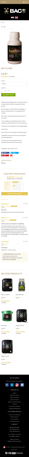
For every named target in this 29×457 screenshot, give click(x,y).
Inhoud (3, 80)
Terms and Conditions (14, 414)
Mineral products (14, 397)
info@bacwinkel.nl (15, 436)
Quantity (3, 87)
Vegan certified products (14, 402)
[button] (5, 76)
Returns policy (14, 417)
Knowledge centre (14, 421)
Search (14, 393)
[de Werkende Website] (4, 447)
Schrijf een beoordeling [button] (14, 193)
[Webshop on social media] (7, 386)
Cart (26, 2)
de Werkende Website (16, 447)
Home (2, 22)
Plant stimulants (14, 399)
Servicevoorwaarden (14, 406)
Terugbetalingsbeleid (14, 408)
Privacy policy (14, 419)
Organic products (14, 395)
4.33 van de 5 (18, 177)
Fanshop (14, 404)
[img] (5, 204)
